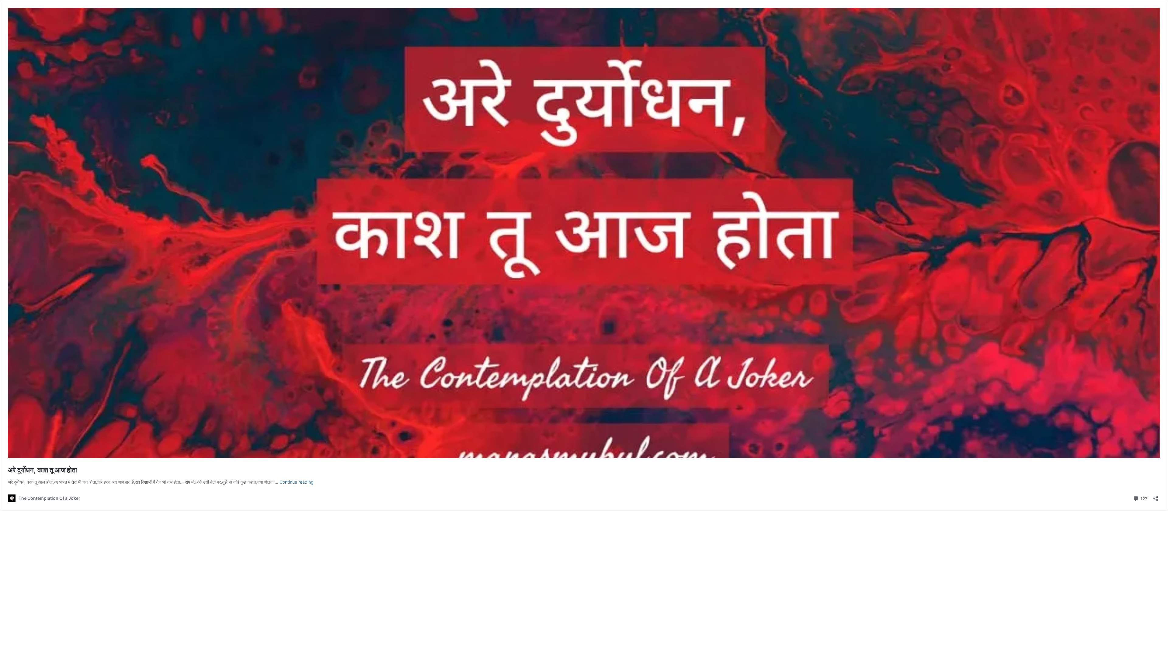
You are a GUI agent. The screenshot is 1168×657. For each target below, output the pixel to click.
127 (1143, 498)
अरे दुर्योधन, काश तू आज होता (42, 470)
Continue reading (297, 482)
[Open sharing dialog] (1156, 496)
